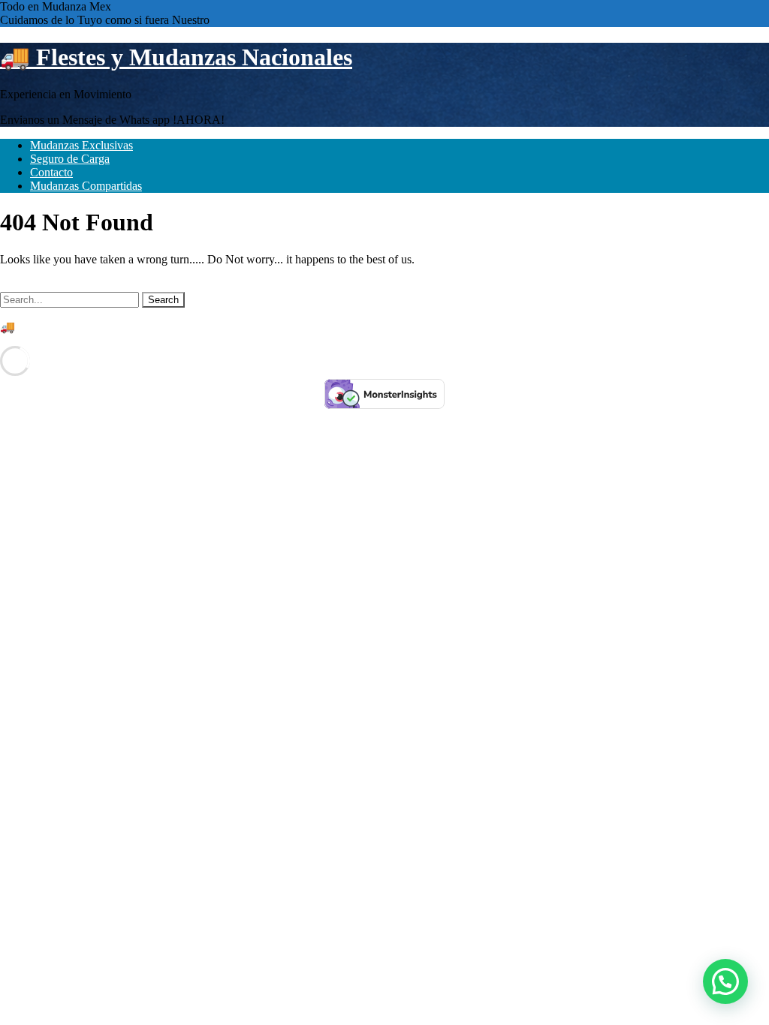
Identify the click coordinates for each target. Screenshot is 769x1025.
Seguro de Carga (70, 158)
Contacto (51, 172)
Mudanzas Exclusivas (81, 145)
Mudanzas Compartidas (86, 185)
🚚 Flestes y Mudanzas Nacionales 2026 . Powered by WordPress (157, 326)
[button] (725, 981)
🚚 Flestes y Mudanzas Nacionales (176, 57)
